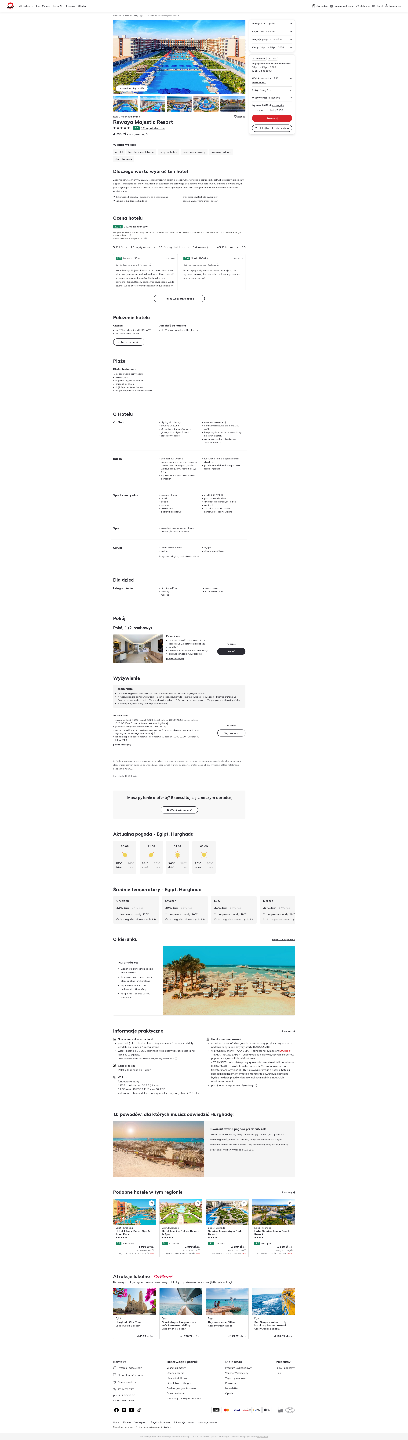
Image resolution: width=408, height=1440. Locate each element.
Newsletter (231, 1388)
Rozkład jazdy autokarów (181, 1388)
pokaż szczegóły (175, 658)
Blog (278, 1372)
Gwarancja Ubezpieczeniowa (184, 1398)
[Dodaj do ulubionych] (151, 1203)
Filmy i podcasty (285, 1367)
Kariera (127, 1422)
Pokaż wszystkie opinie (179, 298)
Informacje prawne (207, 1422)
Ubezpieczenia (175, 1372)
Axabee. (168, 1427)
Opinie (229, 1393)
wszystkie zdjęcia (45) (132, 88)
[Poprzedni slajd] (113, 1148)
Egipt (140, 16)
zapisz (241, 116)
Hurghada (149, 16)
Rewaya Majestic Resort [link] (167, 16)
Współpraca (141, 1422)
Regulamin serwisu (161, 1422)
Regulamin (262, 1436)
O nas (116, 1422)
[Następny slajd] (245, 247)
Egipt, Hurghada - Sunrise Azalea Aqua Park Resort (226, 1202)
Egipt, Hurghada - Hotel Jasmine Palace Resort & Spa (180, 1202)
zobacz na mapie (128, 342)
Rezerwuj (272, 118)
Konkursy (230, 1383)
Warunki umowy (176, 1367)
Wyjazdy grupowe (235, 1378)
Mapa (136, 116)
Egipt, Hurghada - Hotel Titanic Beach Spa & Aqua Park (133, 1202)
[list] (130, 235)
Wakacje (117, 16)
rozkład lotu (259, 82)
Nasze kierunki (130, 16)
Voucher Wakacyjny (236, 1372)
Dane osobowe (176, 1393)
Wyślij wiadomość (181, 810)
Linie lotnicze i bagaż (179, 1383)
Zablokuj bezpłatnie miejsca (272, 128)
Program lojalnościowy (238, 1367)
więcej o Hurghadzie (283, 939)
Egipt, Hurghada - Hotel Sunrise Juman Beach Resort (272, 1202)
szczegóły (278, 105)
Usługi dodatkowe (177, 1378)
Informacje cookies (184, 1422)
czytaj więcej (120, 191)
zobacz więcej (287, 1031)
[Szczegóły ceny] (147, 134)
